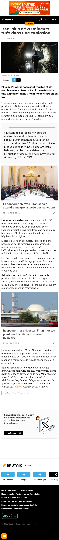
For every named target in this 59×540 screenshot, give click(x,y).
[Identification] (40, 19)
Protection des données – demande (17, 501)
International (18, 393)
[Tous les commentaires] (4, 536)
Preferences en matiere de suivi (15, 508)
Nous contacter (8, 494)
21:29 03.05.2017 (8, 38)
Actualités (6, 393)
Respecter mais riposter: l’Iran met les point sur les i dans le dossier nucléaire (29, 334)
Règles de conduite (9, 505)
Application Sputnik (28, 505)
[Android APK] (9, 516)
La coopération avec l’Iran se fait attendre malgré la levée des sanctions (29, 205)
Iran (27, 393)
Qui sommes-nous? (9, 490)
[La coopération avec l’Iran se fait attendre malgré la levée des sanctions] (29, 183)
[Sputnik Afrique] (8, 20)
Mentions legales (26, 490)
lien (19, 386)
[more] (54, 213)
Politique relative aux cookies (14, 497)
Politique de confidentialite (28, 494)
